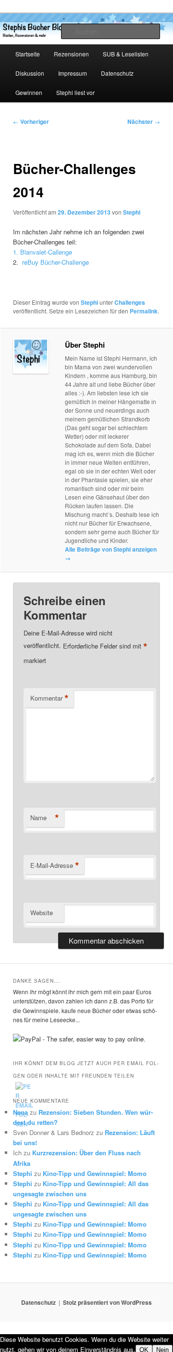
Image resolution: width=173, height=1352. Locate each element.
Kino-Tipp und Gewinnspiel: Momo (95, 1173)
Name (44, 817)
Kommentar (49, 698)
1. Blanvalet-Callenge (42, 252)
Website (41, 912)
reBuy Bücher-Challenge (55, 262)
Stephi (131, 212)
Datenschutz (117, 73)
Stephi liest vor (75, 92)
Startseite (27, 54)
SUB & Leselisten (125, 54)
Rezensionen (71, 54)
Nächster (143, 121)
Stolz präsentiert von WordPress (107, 1302)
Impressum (72, 73)
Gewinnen (28, 92)
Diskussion (29, 73)
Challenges (129, 302)
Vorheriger (31, 121)
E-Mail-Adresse (54, 865)
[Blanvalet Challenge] (21, 262)
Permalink (144, 311)
